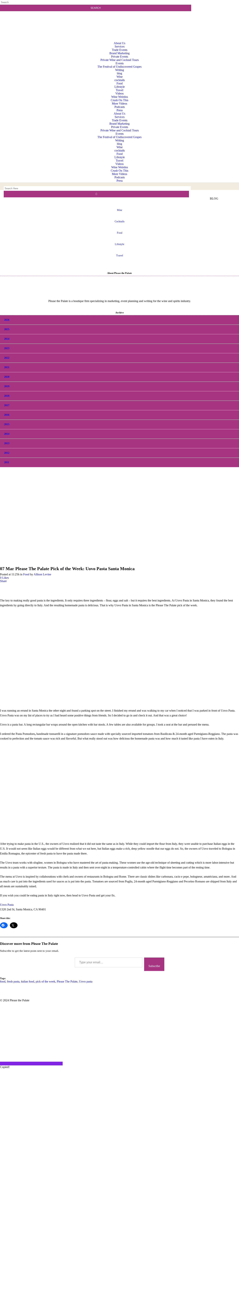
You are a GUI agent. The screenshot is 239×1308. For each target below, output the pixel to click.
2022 (6, 357)
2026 (6, 319)
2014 (6, 433)
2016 (6, 414)
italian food (27, 981)
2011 (6, 462)
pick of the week (45, 981)
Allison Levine (42, 574)
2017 (6, 405)
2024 (6, 338)
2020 (6, 376)
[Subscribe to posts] (216, 17)
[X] (119, 1306)
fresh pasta (13, 981)
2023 (6, 348)
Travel (119, 255)
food (2, 981)
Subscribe (154, 966)
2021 (6, 367)
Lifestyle (119, 244)
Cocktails (119, 221)
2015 (6, 424)
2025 (6, 329)
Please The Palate (67, 981)
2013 (6, 443)
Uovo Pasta (7, 904)
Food (119, 232)
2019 (6, 386)
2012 (6, 452)
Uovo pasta (85, 981)
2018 (6, 395)
